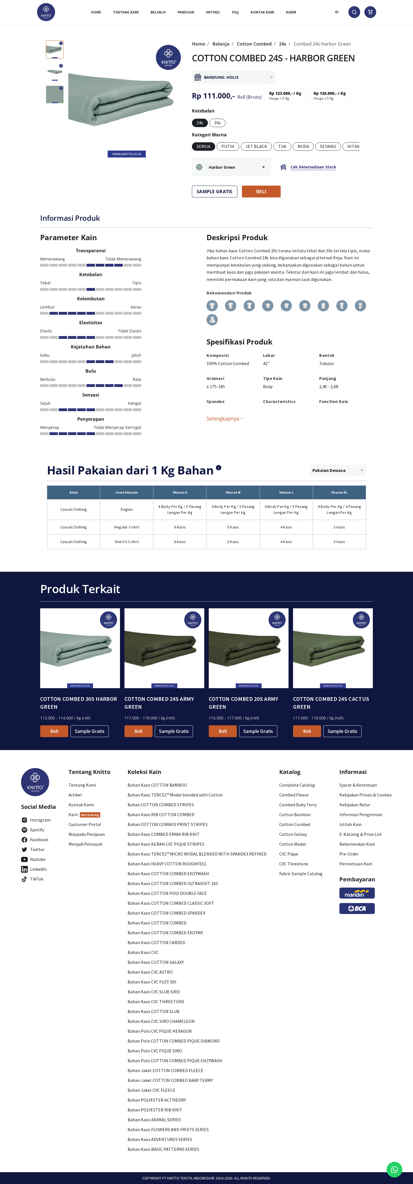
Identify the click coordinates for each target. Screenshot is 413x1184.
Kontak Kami (81, 804)
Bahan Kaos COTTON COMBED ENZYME (165, 932)
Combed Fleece (293, 795)
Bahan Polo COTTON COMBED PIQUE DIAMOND (174, 1041)
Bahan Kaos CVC (143, 952)
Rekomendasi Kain (357, 844)
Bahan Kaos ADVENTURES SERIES (160, 1139)
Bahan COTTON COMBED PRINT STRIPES (168, 824)
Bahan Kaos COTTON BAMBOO (157, 785)
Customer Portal (85, 824)
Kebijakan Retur (354, 804)
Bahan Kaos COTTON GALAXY (156, 962)
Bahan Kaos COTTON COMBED (157, 923)
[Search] (354, 12)
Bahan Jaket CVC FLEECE (151, 1090)
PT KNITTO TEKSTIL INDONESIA (187, 1178)
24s (282, 44)
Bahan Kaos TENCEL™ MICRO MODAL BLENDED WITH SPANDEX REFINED (197, 854)
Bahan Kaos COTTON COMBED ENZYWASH (168, 873)
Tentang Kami (126, 12)
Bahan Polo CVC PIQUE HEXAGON (160, 1031)
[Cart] (370, 12)
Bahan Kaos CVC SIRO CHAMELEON (161, 1021)
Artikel (213, 12)
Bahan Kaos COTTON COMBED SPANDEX (166, 913)
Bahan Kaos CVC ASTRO (150, 972)
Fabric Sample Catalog (301, 873)
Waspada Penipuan (87, 834)
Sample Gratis (90, 731)
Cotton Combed (254, 44)
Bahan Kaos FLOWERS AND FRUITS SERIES (168, 1129)
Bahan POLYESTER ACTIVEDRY (157, 1100)
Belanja (158, 12)
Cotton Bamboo (295, 814)
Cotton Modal (292, 844)
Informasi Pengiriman (360, 814)
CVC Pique (288, 854)
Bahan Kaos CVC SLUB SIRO (154, 991)
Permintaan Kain (355, 863)
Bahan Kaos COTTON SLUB (154, 1011)
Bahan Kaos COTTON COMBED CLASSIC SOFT (171, 903)
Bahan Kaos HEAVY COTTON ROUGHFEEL (167, 863)
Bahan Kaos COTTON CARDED (156, 942)
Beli (54, 731)
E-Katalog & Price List (360, 834)
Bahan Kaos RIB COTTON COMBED (161, 814)
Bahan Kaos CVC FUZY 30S (152, 982)
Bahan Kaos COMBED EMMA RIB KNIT (164, 834)
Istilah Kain (350, 824)
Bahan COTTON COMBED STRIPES (161, 804)
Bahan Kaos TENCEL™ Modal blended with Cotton (175, 795)
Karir (291, 12)
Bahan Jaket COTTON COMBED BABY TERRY (170, 1080)
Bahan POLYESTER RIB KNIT (155, 1110)
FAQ (235, 12)
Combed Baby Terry (298, 804)
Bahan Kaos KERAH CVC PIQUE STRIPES (166, 844)
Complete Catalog (297, 785)
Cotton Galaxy (293, 834)
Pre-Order (349, 854)
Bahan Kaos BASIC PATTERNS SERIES (163, 1149)
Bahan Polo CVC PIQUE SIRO (155, 1051)
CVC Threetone (293, 863)
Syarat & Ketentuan (358, 785)
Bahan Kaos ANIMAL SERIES (154, 1119)
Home (96, 12)
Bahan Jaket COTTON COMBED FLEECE (165, 1070)
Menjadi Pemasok (85, 844)
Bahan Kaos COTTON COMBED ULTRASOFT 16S (173, 883)
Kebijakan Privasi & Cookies (365, 795)
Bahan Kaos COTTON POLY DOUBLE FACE (167, 893)
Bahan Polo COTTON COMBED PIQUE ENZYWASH (175, 1060)
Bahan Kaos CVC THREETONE (156, 1001)
